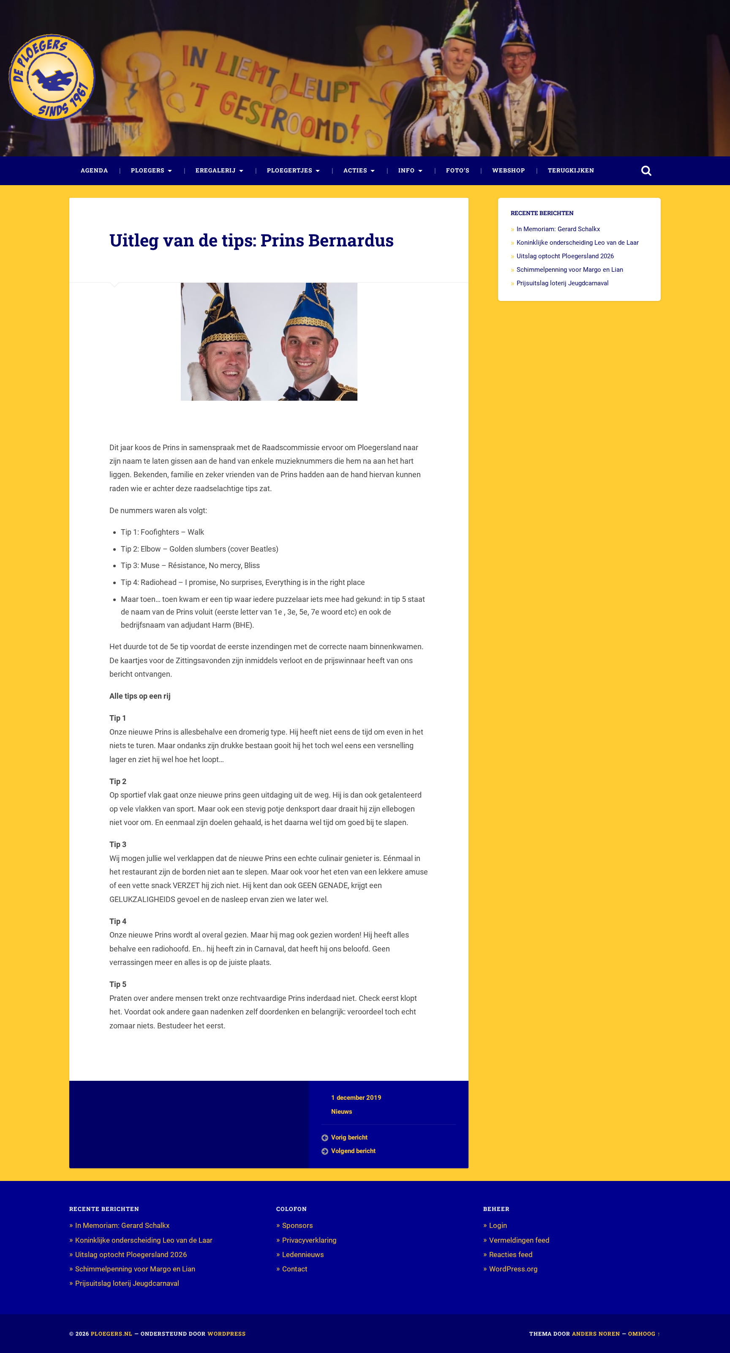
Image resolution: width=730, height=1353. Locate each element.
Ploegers (147, 170)
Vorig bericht (349, 1137)
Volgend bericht (353, 1151)
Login (498, 1225)
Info (406, 170)
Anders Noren (596, 1333)
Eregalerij (216, 170)
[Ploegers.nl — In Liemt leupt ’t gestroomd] (51, 78)
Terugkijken (571, 170)
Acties (355, 170)
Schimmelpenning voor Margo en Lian (570, 269)
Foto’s (457, 170)
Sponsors (297, 1225)
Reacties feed (511, 1254)
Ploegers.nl (112, 1333)
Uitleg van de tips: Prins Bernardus (251, 240)
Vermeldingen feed (519, 1240)
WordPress (226, 1333)
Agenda (94, 170)
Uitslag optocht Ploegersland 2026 (565, 256)
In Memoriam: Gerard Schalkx (558, 229)
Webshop (508, 170)
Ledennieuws (303, 1254)
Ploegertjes (289, 170)
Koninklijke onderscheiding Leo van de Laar (578, 242)
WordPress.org (513, 1269)
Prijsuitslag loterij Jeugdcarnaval (563, 283)
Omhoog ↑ (644, 1333)
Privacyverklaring (309, 1240)
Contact (295, 1269)
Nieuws (341, 1111)
